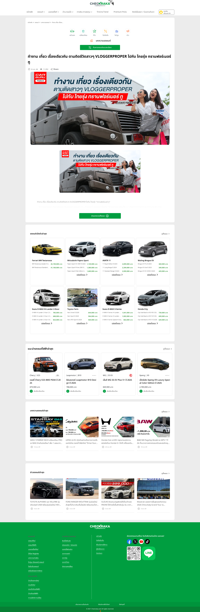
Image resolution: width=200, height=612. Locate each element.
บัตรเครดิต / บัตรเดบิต (69, 545)
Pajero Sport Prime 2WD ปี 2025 (76, 267)
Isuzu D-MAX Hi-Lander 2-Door (45, 309)
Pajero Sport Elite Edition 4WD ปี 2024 (76, 271)
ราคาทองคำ (66, 553)
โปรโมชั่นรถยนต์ (33, 566)
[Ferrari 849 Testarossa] (47, 249)
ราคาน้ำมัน (65, 562)
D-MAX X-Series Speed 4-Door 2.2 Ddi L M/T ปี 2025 (112, 320)
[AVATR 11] (118, 249)
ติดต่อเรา (99, 553)
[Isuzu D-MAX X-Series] (118, 297)
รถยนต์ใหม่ (31, 541)
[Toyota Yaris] (82, 297)
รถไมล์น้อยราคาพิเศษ (35, 571)
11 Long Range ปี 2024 (110, 267)
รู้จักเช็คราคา (100, 549)
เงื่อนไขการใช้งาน (101, 545)
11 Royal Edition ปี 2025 (110, 264)
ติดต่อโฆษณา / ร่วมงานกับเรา (143, 12)
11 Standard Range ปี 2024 (111, 271)
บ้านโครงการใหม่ (33, 580)
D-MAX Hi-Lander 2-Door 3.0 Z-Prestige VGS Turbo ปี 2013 (42, 320)
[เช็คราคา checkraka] (100, 4)
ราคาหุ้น (64, 558)
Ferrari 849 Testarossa (42, 260)
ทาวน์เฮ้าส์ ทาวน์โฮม (34, 598)
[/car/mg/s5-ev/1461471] (118, 364)
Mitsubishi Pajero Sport (78, 260)
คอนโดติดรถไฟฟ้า (34, 589)
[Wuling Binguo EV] (153, 249)
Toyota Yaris (72, 309)
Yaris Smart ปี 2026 (73, 313)
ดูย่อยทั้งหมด (81, 275)
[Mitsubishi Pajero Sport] (82, 249)
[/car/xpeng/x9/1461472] (154, 364)
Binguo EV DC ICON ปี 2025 (146, 271)
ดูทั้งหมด (166, 349)
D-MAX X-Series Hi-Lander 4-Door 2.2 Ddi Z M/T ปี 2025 (112, 316)
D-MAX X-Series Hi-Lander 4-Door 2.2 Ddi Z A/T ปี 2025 (112, 313)
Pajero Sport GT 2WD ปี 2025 (76, 264)
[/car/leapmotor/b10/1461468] (81, 364)
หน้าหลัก (30, 12)
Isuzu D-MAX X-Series (112, 309)
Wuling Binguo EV (146, 260)
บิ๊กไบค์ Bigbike (33, 553)
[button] (166, 12)
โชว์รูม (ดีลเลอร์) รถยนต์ (36, 562)
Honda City (143, 309)
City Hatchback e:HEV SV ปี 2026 (148, 316)
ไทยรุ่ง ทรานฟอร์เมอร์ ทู (117, 210)
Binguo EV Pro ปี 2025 (145, 264)
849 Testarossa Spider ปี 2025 (41, 264)
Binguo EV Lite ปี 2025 (145, 267)
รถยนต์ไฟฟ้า (32, 545)
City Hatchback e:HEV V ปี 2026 (147, 320)
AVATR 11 (107, 260)
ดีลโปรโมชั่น (100, 540)
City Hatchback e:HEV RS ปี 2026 (148, 313)
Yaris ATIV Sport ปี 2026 (74, 320)
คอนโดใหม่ (31, 585)
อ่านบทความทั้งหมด (98, 216)
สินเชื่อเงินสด (66, 541)
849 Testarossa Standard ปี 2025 (41, 267)
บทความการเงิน (33, 558)
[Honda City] (153, 297)
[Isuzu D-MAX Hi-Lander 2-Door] (47, 297)
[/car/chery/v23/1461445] (45, 364)
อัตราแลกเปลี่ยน (67, 566)
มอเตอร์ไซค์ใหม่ (33, 549)
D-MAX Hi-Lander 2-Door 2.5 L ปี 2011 (42, 316)
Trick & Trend (102, 12)
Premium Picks (120, 12)
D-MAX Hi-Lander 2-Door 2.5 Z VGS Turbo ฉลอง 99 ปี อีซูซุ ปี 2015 (42, 313)
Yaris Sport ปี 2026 (73, 316)
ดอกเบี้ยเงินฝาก (67, 549)
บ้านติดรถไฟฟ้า (33, 593)
